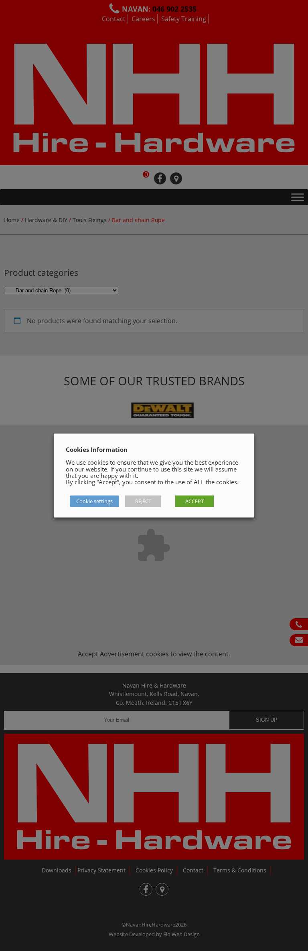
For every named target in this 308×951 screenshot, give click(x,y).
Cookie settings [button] (94, 501)
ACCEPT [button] (194, 501)
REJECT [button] (143, 501)
